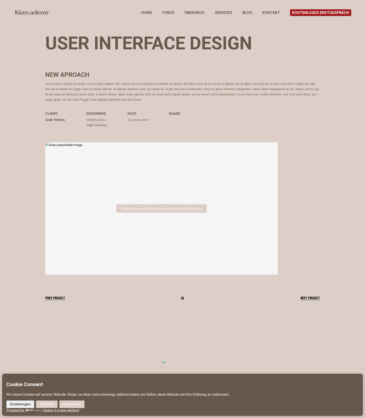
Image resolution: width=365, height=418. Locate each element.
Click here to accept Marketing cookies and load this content (161, 208)
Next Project (310, 298)
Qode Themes (55, 120)
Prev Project (55, 298)
